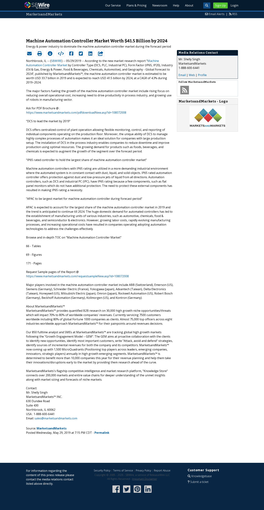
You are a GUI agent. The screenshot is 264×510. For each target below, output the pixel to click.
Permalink (101, 433)
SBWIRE (56, 61)
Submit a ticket (199, 482)
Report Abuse (162, 470)
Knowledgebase (201, 476)
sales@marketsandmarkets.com (55, 418)
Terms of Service (123, 470)
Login (234, 5)
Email (182, 75)
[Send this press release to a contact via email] (29, 53)
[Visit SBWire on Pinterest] (137, 493)
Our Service (113, 5)
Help (176, 5)
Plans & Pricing (136, 5)
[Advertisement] (132, 26)
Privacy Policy (143, 470)
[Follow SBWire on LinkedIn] (148, 493)
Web (192, 75)
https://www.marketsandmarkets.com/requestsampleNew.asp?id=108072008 (77, 276)
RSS (234, 14)
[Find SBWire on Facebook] (116, 493)
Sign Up (220, 5)
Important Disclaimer (144, 479)
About (189, 5)
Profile (202, 75)
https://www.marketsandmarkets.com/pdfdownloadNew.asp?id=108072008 (76, 112)
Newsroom (159, 5)
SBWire (37, 5)
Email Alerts (216, 14)
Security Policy (102, 470)
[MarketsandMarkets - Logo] (207, 128)
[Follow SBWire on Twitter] (127, 493)
